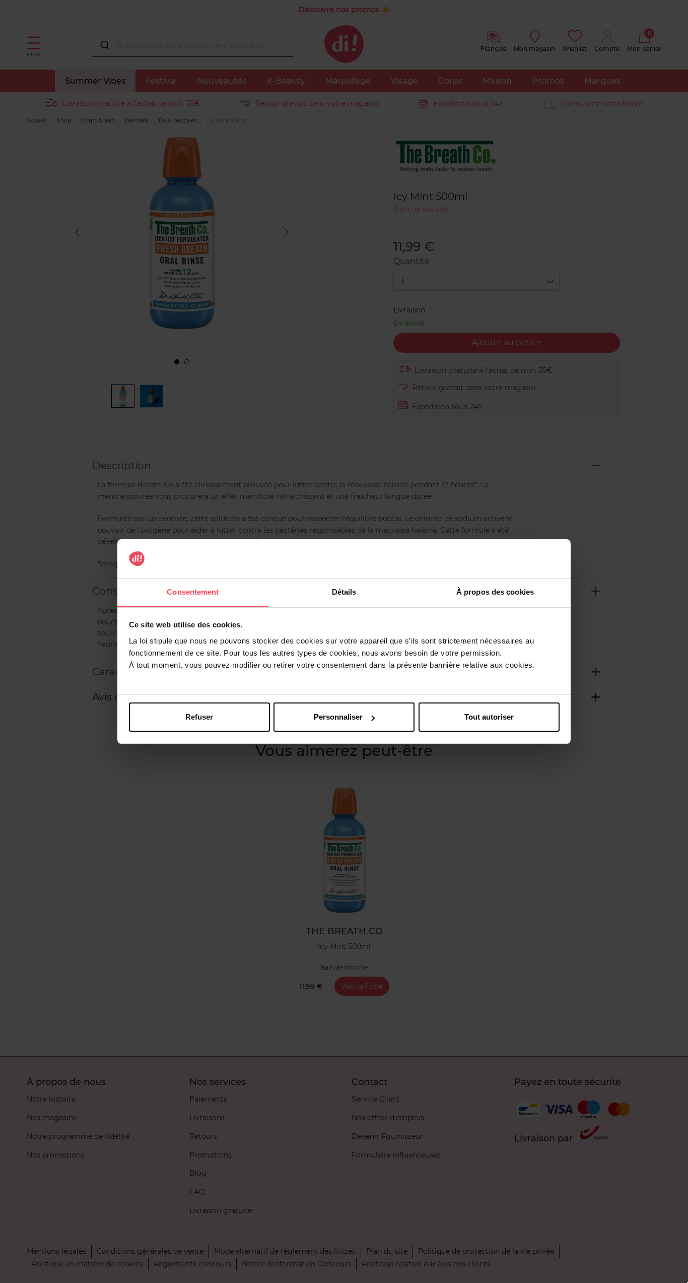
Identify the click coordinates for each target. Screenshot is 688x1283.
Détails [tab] (344, 592)
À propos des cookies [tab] (495, 592)
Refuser (199, 717)
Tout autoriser (489, 717)
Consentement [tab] (193, 592)
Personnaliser (338, 717)
